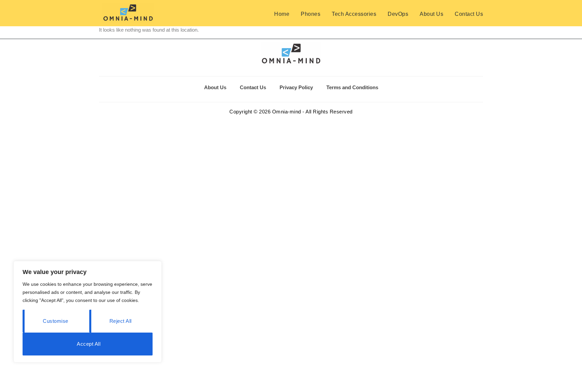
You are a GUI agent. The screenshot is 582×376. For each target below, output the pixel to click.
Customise (55, 321)
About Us (431, 14)
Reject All (120, 321)
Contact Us (469, 14)
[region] (87, 312)
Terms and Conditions (352, 87)
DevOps (398, 14)
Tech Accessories (354, 14)
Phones (310, 14)
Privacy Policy (296, 87)
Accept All (88, 344)
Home (281, 14)
